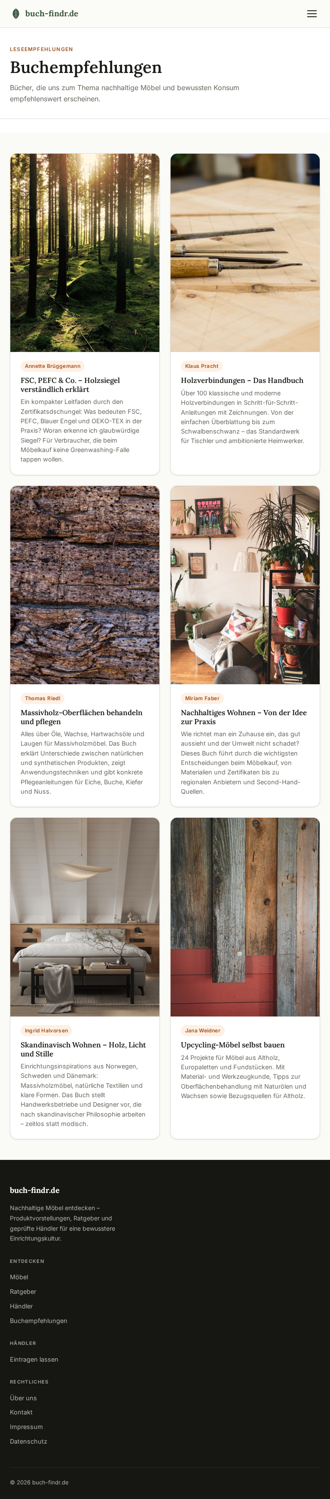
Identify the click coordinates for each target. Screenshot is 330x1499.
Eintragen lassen (34, 1359)
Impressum (26, 1426)
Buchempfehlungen (38, 1320)
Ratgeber (23, 1291)
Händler (21, 1306)
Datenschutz (28, 1441)
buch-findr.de (35, 1190)
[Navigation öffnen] (312, 14)
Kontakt (21, 1412)
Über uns (23, 1398)
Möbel (19, 1277)
